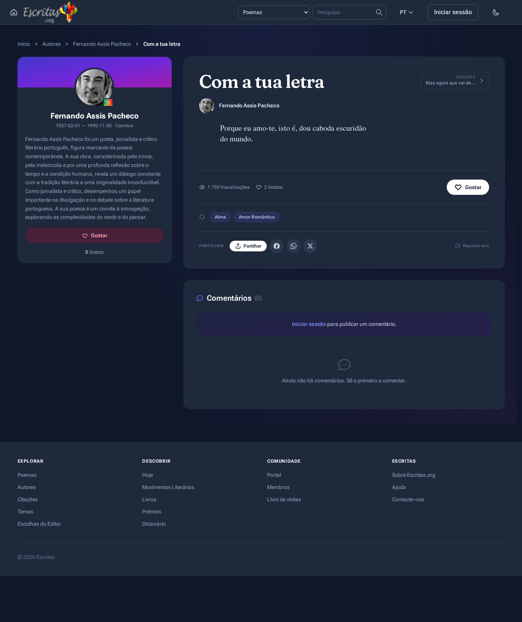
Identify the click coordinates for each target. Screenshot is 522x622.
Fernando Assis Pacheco (102, 44)
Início (24, 44)
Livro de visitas (284, 499)
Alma (220, 217)
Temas (25, 512)
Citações (28, 499)
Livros (149, 499)
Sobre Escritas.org (413, 475)
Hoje (147, 475)
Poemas (27, 475)
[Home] (14, 12)
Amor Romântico (257, 217)
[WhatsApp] (293, 246)
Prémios (151, 512)
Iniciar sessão (453, 12)
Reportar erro (476, 245)
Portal (274, 475)
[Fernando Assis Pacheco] (206, 105)
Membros (278, 487)
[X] (310, 246)
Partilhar (252, 246)
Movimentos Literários (168, 487)
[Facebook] (277, 246)
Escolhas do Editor (39, 524)
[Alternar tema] (496, 12)
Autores (51, 44)
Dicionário (154, 524)
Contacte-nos (408, 499)
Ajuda (399, 487)
